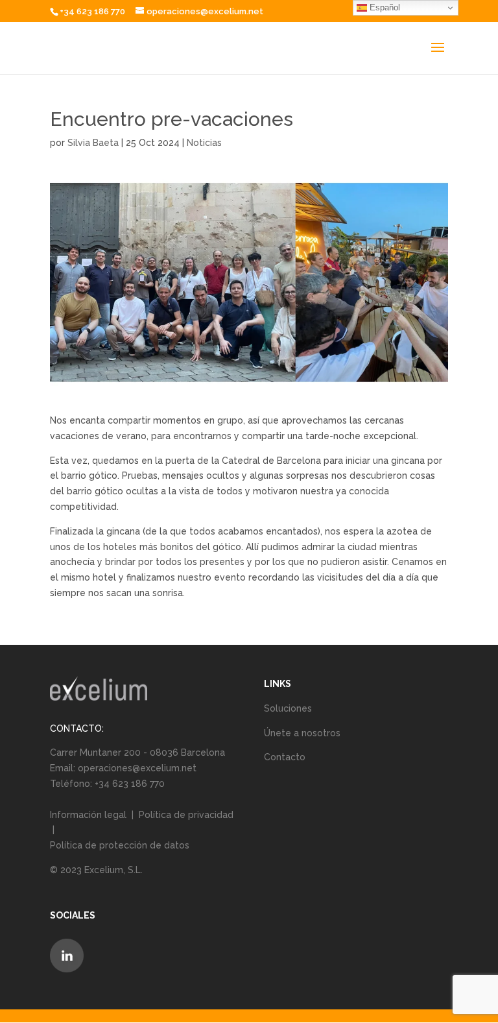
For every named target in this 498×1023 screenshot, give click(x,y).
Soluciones (288, 708)
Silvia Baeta (93, 143)
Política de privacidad (186, 815)
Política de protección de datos (119, 845)
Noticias (204, 143)
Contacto (284, 757)
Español (383, 7)
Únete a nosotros (302, 733)
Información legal (89, 815)
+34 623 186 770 (92, 11)
